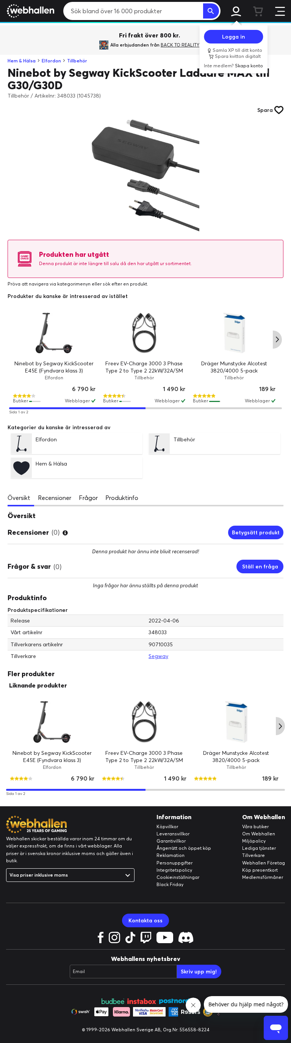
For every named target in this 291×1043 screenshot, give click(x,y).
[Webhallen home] (29, 11)
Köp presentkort (260, 870)
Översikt (19, 497)
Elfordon (51, 61)
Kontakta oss (145, 920)
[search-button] (211, 11)
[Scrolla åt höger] (277, 340)
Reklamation (170, 855)
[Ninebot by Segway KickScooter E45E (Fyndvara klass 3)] (54, 333)
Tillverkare (253, 855)
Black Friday (169, 884)
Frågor (88, 497)
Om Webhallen (258, 834)
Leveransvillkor (172, 834)
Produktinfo (121, 497)
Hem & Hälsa (22, 61)
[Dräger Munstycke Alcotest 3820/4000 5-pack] (234, 333)
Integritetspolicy (174, 870)
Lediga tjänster (259, 848)
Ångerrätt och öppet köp (183, 848)
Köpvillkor (167, 826)
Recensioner (54, 497)
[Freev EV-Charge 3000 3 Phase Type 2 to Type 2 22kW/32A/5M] (144, 333)
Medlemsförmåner (262, 877)
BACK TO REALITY (180, 45)
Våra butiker (255, 826)
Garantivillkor (171, 841)
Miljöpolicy (254, 841)
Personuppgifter (174, 863)
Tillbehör (77, 61)
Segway (158, 656)
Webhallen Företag (263, 863)
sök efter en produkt (125, 284)
